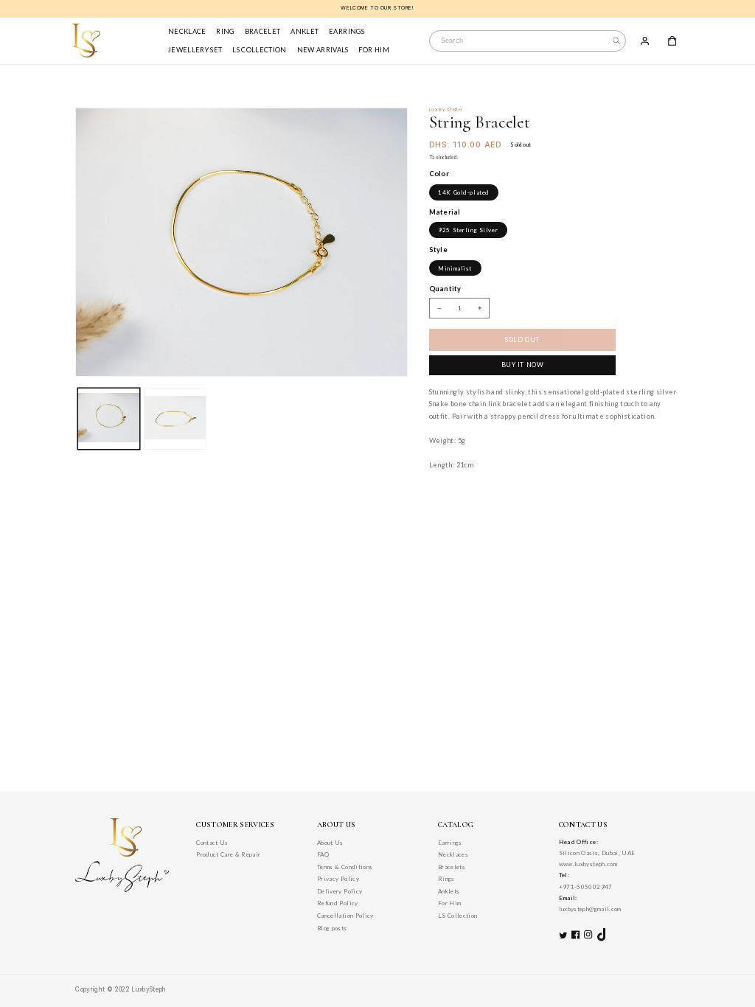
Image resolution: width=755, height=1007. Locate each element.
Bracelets (451, 867)
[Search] (617, 41)
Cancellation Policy (345, 915)
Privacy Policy (338, 878)
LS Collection (458, 915)
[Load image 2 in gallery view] (175, 419)
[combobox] (527, 41)
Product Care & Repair (228, 854)
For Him (449, 903)
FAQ (323, 854)
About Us (330, 842)
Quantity (445, 289)
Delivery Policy (339, 891)
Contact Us (212, 842)
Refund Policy (337, 903)
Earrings (450, 842)
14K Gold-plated (464, 192)
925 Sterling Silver (468, 230)
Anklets (448, 891)
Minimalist (455, 268)
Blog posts (332, 928)
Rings (446, 878)
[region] (377, 9)
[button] (672, 41)
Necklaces (453, 854)
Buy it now (522, 364)
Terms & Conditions (344, 867)
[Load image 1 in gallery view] (108, 419)
